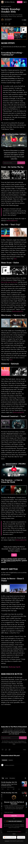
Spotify (15, 221)
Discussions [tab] (12, 778)
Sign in (25, 2)
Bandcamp (10, 221)
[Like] (2, 24)
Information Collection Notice (15, 742)
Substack (7, 841)
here (15, 259)
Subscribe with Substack (15, 821)
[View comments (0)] (6, 24)
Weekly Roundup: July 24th (9, 792)
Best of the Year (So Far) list (9, 282)
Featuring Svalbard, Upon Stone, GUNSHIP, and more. (9, 784)
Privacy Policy (16, 827)
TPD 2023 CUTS (9, 560)
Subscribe (19, 2)
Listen (24, 20)
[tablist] (7, 760)
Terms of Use (21, 741)
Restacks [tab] (11, 760)
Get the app (21, 837)
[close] (24, 796)
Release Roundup (6, 6)
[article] (14, 785)
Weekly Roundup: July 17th (9, 782)
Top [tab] (3, 778)
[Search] (25, 778)
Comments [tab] (4, 760)
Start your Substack (10, 837)
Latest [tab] (6, 778)
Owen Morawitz (8, 19)
